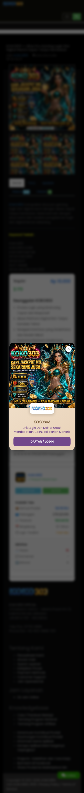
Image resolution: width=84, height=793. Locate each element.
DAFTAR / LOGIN (42, 441)
